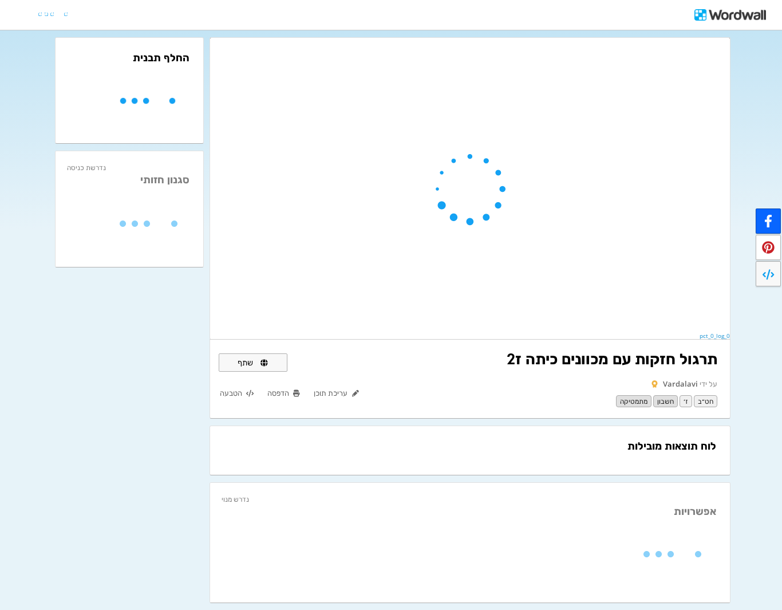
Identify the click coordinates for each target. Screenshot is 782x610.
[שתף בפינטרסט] (768, 247)
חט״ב (705, 401)
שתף (246, 362)
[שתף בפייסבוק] (768, 221)
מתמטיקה (633, 401)
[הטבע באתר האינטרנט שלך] (768, 273)
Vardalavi (680, 384)
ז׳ (686, 401)
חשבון (665, 401)
